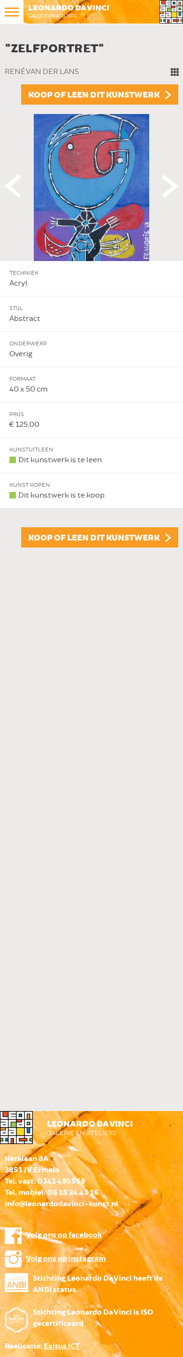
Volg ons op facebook (64, 1235)
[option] (91, 293)
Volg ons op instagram (66, 1259)
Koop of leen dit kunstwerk (94, 95)
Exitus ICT (62, 1346)
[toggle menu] (11, 12)
